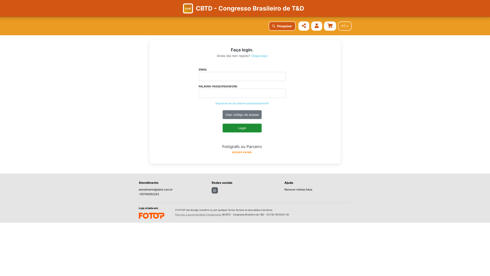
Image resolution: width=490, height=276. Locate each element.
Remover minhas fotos (298, 189)
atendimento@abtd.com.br (156, 189)
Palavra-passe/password (218, 86)
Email (203, 69)
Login (242, 128)
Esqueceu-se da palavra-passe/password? (242, 103)
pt (343, 26)
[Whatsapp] (215, 190)
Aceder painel (242, 152)
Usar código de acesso (242, 115)
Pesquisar (284, 26)
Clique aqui (259, 56)
